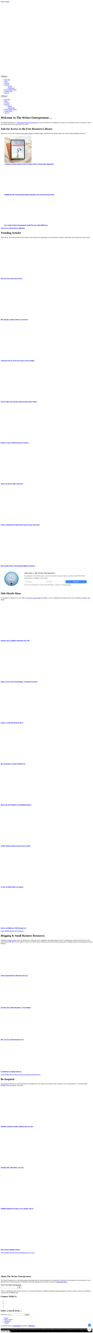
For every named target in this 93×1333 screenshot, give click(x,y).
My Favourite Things (10, 89)
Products (6, 85)
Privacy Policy (8, 1319)
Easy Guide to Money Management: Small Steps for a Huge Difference (26, 225)
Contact (6, 1323)
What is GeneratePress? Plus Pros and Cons (14, 975)
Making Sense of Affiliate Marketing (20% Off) (15, 640)
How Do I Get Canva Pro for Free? (11, 278)
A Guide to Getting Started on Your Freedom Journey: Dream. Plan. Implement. (29, 164)
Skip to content (5, 1)
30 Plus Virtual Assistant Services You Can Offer (15, 846)
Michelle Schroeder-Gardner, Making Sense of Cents (17, 1126)
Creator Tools (8, 91)
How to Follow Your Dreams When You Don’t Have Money (19, 401)
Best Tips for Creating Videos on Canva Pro (14, 319)
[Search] (19, 1287)
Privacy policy (5, 1331)
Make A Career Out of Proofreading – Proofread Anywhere (19, 681)
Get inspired (4, 1084)
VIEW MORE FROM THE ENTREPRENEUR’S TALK (18, 1252)
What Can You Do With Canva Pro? (12, 483)
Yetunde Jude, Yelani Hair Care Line (12, 1167)
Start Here (7, 79)
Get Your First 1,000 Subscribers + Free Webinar (16, 1007)
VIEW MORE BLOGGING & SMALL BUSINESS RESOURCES (20, 1074)
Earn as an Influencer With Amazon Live (13, 928)
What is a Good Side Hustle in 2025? (12, 722)
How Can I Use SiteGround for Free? (12, 1039)
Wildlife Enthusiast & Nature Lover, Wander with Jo (17, 1208)
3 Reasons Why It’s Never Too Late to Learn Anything (17, 360)
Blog (5, 81)
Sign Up (6, 93)
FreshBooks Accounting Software (11, 1071)
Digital (10, 86)
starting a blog (12, 940)
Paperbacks (11, 88)
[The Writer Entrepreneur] (32, 74)
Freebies (6, 83)
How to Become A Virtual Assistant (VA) (13, 764)
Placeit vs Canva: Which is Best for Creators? (15, 442)
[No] (10, 1331)
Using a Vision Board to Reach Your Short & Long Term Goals (20, 525)
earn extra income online (34, 598)
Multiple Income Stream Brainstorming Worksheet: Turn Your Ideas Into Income (29, 194)
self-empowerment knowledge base (27, 122)
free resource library (27, 133)
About (6, 1318)
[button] (1, 1327)
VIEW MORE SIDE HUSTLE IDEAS (12, 931)
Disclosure (7, 1321)
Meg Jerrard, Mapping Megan (10, 1249)
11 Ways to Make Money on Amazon (12, 887)
